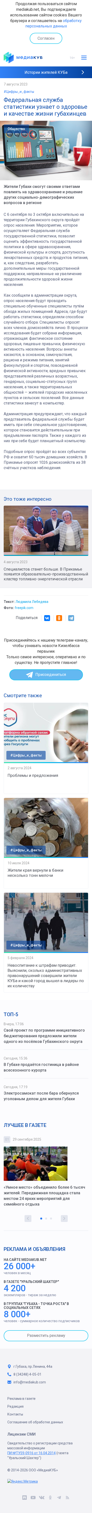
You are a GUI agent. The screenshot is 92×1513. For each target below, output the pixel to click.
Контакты (15, 1414)
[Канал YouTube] (33, 1498)
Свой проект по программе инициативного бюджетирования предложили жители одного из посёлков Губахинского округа (44, 1036)
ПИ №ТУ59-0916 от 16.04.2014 (31, 1453)
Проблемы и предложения (33, 775)
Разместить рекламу (46, 1335)
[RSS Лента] (67, 1498)
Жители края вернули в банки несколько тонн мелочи (35, 873)
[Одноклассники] (59, 618)
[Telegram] (71, 618)
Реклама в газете (21, 1399)
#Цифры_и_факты (19, 92)
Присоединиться (50, 674)
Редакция (15, 1406)
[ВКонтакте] (47, 618)
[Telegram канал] (59, 1498)
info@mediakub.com (29, 1382)
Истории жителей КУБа (46, 72)
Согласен (46, 38)
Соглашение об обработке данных (35, 1422)
